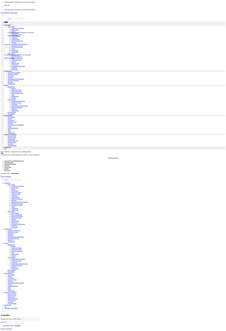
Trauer (13, 49)
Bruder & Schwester (17, 58)
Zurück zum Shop (9, 58)
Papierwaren (11, 139)
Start (2, 151)
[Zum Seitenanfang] (1, 175)
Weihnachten (15, 52)
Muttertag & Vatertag (17, 45)
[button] (6, 22)
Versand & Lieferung (10, 164)
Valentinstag (14, 50)
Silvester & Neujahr (16, 47)
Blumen (13, 88)
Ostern (9, 126)
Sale (5, 148)
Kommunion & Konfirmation (19, 44)
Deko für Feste (12, 136)
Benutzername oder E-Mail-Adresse (11, 319)
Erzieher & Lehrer (16, 60)
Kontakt (6, 169)
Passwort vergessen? (6, 329)
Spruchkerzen (11, 99)
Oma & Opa (14, 64)
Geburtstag (14, 37)
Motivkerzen (11, 87)
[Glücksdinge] (9, 12)
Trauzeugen (14, 69)
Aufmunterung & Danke (18, 101)
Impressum (7, 170)
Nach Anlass (11, 184)
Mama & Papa (15, 63)
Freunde (13, 61)
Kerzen (6, 85)
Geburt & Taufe (15, 36)
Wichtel (13, 98)
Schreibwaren (11, 142)
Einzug (13, 31)
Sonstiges (10, 82)
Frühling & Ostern (16, 34)
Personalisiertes (8, 115)
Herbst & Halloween (17, 41)
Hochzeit (13, 42)
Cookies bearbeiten (113, 158)
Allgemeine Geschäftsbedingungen (14, 161)
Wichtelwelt (7, 147)
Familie (10, 118)
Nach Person (11, 53)
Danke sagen (15, 30)
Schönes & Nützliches (10, 134)
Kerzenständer (12, 112)
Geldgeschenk (15, 39)
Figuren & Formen (16, 90)
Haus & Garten (12, 137)
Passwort (4, 322)
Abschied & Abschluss (17, 28)
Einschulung (14, 33)
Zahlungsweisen (8, 162)
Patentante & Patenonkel (18, 66)
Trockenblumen (12, 145)
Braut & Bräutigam (16, 57)
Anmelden (17, 325)
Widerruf (6, 165)
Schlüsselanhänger (13, 128)
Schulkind (14, 68)
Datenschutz (7, 167)
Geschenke (7, 25)
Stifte (9, 129)
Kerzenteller (11, 114)
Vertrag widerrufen (6, 176)
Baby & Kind (15, 55)
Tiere (12, 95)
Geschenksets (8, 71)
